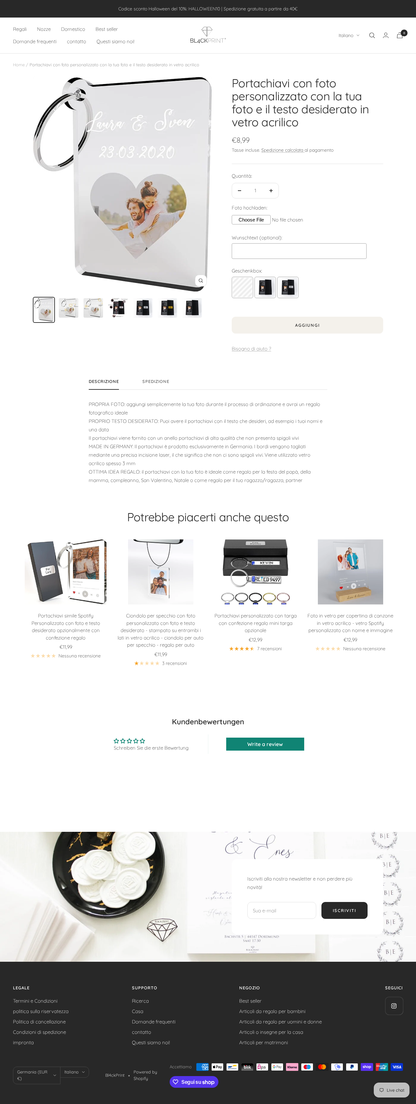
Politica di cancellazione (39, 1022)
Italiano (346, 35)
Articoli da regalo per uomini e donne (280, 1022)
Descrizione (104, 381)
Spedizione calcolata (283, 150)
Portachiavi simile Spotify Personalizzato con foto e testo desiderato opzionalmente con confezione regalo (66, 627)
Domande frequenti (35, 41)
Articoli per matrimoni (263, 1042)
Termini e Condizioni (35, 1001)
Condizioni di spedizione (39, 1032)
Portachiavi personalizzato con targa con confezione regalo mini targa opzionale (255, 623)
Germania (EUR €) (32, 1075)
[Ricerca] (372, 35)
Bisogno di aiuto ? (251, 349)
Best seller (107, 29)
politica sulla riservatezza (41, 1011)
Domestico (73, 29)
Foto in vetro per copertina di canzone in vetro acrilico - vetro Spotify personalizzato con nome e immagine (350, 623)
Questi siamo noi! (115, 41)
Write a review (265, 744)
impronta (23, 1042)
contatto (76, 41)
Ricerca (140, 1001)
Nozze (44, 29)
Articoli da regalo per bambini (272, 1011)
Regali (20, 29)
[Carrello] (399, 35)
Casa (137, 1011)
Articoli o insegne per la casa (271, 1032)
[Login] (386, 35)
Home (19, 64)
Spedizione (155, 381)
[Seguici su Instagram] (394, 1006)
